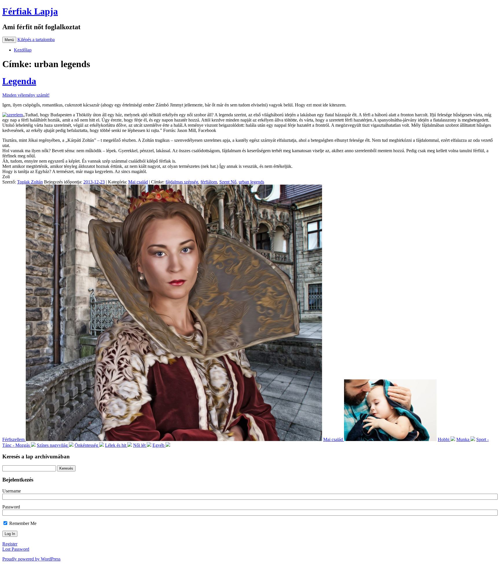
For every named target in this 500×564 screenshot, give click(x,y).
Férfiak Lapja (30, 11)
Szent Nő (227, 181)
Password (11, 506)
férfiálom (209, 181)
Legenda (19, 81)
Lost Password (15, 549)
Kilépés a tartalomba (36, 39)
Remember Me (22, 523)
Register (9, 543)
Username (11, 490)
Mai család (138, 181)
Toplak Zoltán (30, 181)
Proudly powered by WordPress (31, 558)
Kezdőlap (23, 49)
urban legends (251, 181)
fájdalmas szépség (182, 181)
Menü (9, 40)
